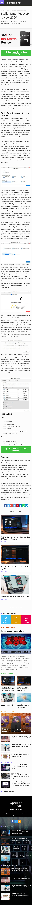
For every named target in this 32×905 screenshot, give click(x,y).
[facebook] (5, 505)
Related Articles (15, 511)
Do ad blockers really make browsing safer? (15, 597)
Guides (7, 10)
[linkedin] (20, 505)
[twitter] (8, 505)
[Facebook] (12, 821)
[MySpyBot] (14, 3)
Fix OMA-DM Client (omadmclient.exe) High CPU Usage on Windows (15, 538)
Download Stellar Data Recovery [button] (17, 53)
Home (2, 10)
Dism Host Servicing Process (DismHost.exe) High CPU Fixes (16, 568)
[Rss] (19, 821)
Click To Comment (16, 608)
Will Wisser (5, 21)
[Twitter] (16, 821)
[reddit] (14, 505)
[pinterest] (17, 505)
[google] (11, 505)
